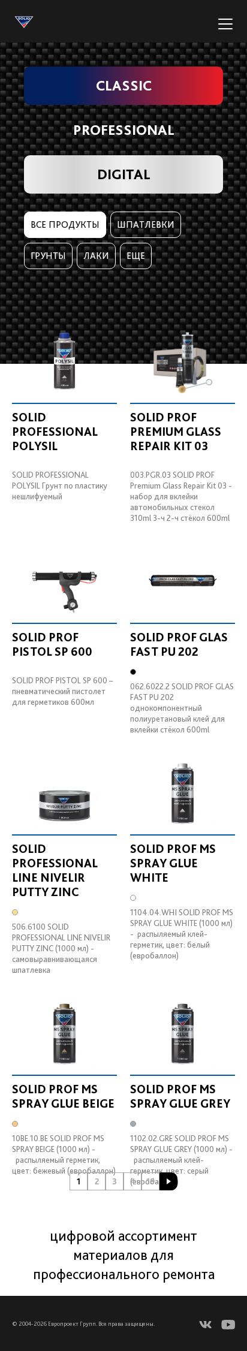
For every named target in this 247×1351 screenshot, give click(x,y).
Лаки (96, 255)
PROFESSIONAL (123, 129)
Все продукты (65, 224)
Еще (135, 255)
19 (150, 1181)
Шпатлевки (145, 224)
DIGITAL (123, 174)
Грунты (48, 255)
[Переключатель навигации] (225, 24)
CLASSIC (124, 85)
